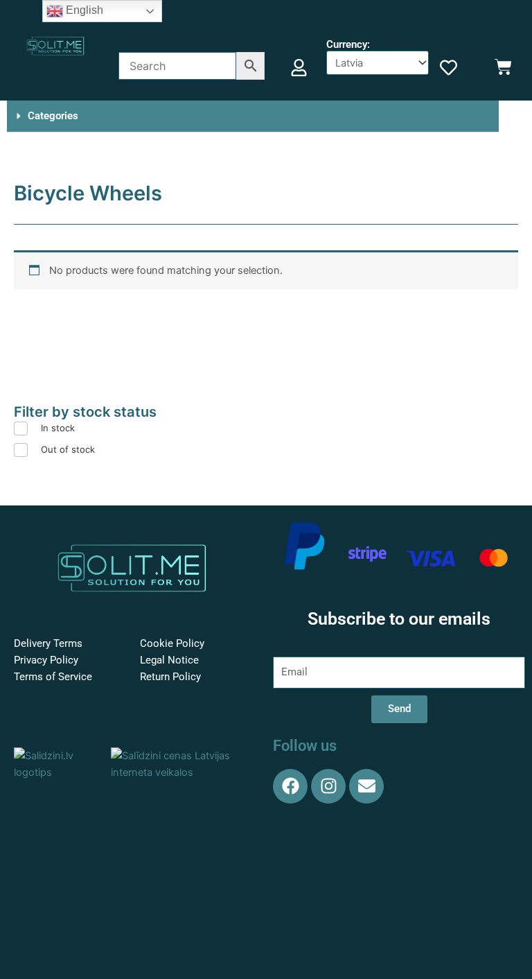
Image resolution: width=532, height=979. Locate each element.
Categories (53, 116)
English (83, 10)
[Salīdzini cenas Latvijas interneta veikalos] (181, 763)
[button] (253, 116)
